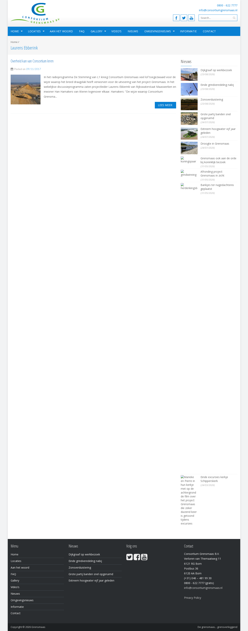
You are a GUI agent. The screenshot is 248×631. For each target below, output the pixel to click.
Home (15, 31)
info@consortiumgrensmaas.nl (218, 10)
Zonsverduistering (212, 99)
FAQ (81, 31)
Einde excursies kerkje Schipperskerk (214, 479)
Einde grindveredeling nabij (217, 85)
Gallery (96, 31)
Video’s (116, 31)
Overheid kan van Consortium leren (32, 61)
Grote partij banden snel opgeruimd (91, 574)
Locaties (34, 31)
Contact (209, 31)
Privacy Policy (192, 597)
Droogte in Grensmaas (215, 143)
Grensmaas (38, 627)
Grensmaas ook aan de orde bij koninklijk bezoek (218, 160)
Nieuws (133, 31)
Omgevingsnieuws (157, 31)
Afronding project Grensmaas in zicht (212, 173)
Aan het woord (61, 31)
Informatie (188, 31)
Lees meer (165, 105)
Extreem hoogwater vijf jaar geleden (91, 580)
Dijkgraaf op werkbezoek (216, 70)
